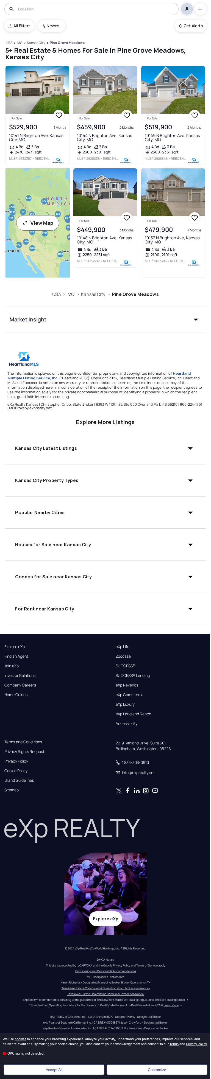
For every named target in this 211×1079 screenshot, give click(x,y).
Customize (157, 1069)
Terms (174, 1044)
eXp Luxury (125, 704)
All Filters (21, 25)
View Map (41, 223)
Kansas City (93, 294)
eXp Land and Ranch (133, 714)
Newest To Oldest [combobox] (54, 25)
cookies (20, 1039)
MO (71, 294)
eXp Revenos (127, 685)
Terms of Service (147, 965)
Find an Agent (16, 656)
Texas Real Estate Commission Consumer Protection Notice (105, 994)
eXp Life (122, 647)
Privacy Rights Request (24, 751)
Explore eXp (14, 647)
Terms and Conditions (23, 742)
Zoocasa (123, 656)
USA (56, 294)
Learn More (171, 1005)
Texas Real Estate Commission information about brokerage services (106, 988)
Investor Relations (19, 675)
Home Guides (15, 695)
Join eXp (11, 666)
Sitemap (11, 790)
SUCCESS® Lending (133, 675)
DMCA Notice (105, 960)
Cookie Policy (15, 771)
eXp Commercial (130, 695)
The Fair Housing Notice (170, 1000)
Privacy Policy (16, 761)
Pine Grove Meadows (135, 294)
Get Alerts (193, 25)
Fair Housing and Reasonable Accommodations (105, 971)
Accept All (54, 1069)
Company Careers (20, 685)
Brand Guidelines (19, 780)
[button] (105, 319)
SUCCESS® (125, 666)
